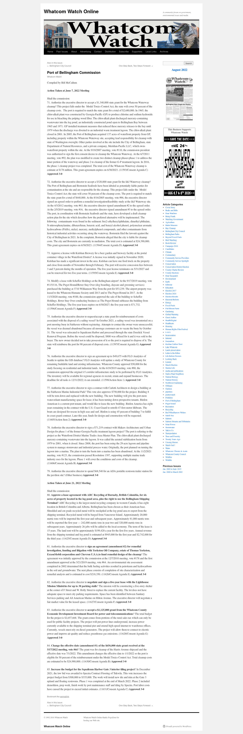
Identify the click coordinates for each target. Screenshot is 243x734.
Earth (167, 281)
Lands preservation (172, 350)
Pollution (169, 397)
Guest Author (170, 317)
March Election (171, 365)
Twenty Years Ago (172, 439)
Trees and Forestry (172, 436)
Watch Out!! (170, 445)
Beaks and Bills (171, 210)
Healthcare (169, 323)
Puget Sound (170, 403)
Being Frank (170, 216)
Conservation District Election (177, 266)
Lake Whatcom (171, 347)
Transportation (171, 433)
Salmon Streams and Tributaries (177, 421)
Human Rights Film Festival (176, 329)
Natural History (171, 379)
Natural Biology (171, 376)
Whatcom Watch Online (71, 11)
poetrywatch (170, 394)
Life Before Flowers (173, 356)
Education (169, 287)
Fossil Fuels (170, 305)
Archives (164, 51)
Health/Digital (170, 320)
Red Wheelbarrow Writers (175, 412)
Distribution (110, 51)
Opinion (168, 388)
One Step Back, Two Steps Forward (134, 65)
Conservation (170, 263)
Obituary (168, 385)
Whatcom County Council (175, 454)
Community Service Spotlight (177, 260)
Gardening (169, 311)
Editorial (168, 284)
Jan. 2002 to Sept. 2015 (172, 469)
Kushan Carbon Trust (173, 344)
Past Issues (62, 51)
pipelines (168, 391)
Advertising (85, 51)
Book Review (170, 243)
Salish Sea (169, 415)
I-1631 (168, 332)
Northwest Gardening (173, 382)
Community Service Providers (177, 258)
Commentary (170, 255)
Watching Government (174, 219)
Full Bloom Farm (172, 308)
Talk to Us (169, 430)
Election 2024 (170, 293)
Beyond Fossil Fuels (173, 237)
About (74, 51)
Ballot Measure (171, 225)
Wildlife (168, 460)
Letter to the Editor (172, 353)
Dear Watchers (171, 213)
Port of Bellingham (172, 400)
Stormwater (170, 427)
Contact (98, 51)
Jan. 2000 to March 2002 (172, 472)
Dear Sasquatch (171, 275)
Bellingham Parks (172, 234)
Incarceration (170, 335)
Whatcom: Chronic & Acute (176, 451)
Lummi (168, 362)
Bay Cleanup (170, 228)
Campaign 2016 (171, 246)
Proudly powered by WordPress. (179, 726)
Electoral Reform (172, 299)
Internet (168, 338)
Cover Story (170, 207)
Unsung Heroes (171, 442)
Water (167, 448)
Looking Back (171, 359)
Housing (168, 326)
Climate (168, 252)
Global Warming (171, 314)
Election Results (171, 296)
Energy (168, 302)
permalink (64, 696)
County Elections (172, 272)
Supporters (137, 51)
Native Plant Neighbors (174, 373)
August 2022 (179, 69)
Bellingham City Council (60, 65)
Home (50, 51)
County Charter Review (174, 269)
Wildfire (168, 457)
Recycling (169, 409)
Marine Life (170, 368)
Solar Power (170, 424)
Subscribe (124, 51)
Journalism (169, 341)
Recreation (169, 406)
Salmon (168, 418)
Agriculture (169, 222)
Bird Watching (171, 240)
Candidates (169, 249)
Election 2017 (170, 290)
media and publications (174, 370)
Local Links (151, 51)
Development (170, 278)
